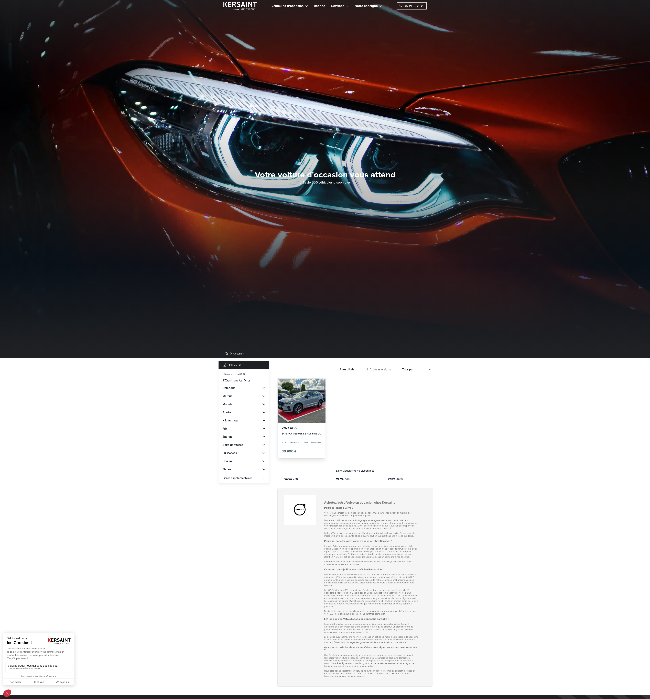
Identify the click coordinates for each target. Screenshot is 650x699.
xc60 (395, 479)
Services (337, 6)
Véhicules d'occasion (287, 6)
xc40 (343, 479)
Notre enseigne (366, 6)
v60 (291, 479)
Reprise (319, 6)
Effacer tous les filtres (236, 380)
